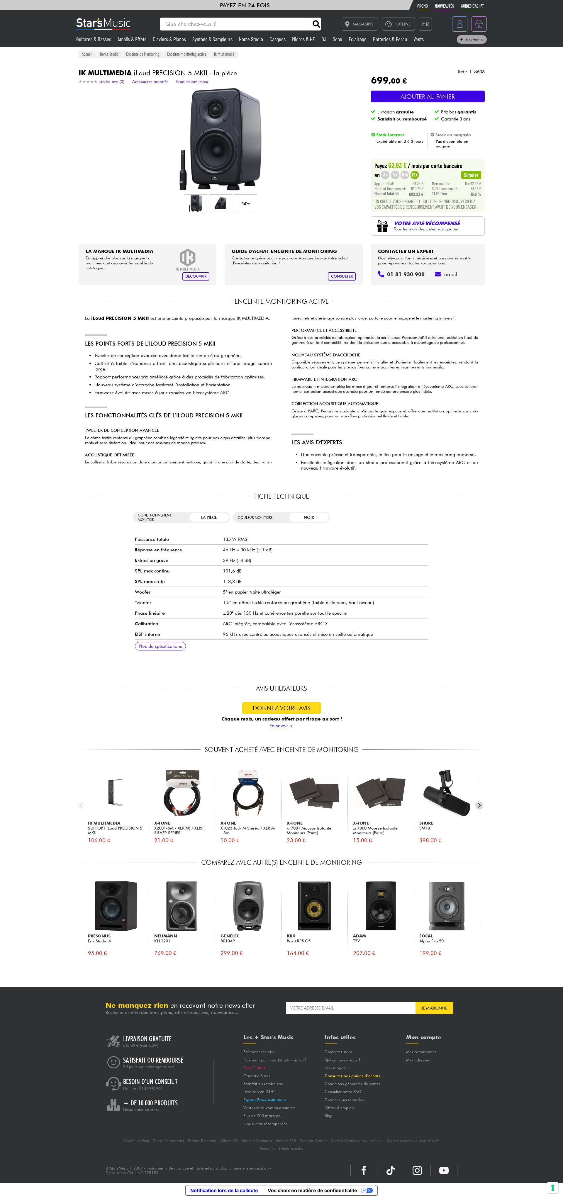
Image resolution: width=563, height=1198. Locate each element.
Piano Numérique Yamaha (281, 1148)
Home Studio (251, 39)
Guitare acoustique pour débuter (413, 1140)
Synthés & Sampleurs (213, 39)
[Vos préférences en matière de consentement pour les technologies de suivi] (552, 1187)
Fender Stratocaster (168, 1140)
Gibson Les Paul (136, 1140)
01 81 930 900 (150, 1088)
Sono (338, 39)
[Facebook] (364, 1170)
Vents (418, 39)
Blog (329, 1115)
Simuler (471, 174)
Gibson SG (229, 1140)
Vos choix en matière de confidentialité (312, 1190)
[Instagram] (417, 1170)
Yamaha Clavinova (257, 1140)
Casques (278, 39)
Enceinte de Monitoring (142, 54)
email (450, 274)
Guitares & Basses (94, 39)
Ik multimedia (224, 54)
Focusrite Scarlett (313, 1140)
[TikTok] (390, 1170)
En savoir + (281, 725)
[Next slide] (479, 806)
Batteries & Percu (390, 39)
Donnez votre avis (281, 708)
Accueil (87, 54)
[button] (195, 203)
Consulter (342, 276)
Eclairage (358, 39)
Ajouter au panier (428, 96)
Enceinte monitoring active (186, 54)
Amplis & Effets (132, 39)
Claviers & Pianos (170, 39)
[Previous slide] (81, 806)
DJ (324, 39)
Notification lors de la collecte (224, 1190)
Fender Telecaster (202, 1140)
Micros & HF (304, 39)
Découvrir (195, 276)
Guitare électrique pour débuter (357, 1140)
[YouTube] (444, 1170)
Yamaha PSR (286, 1140)
